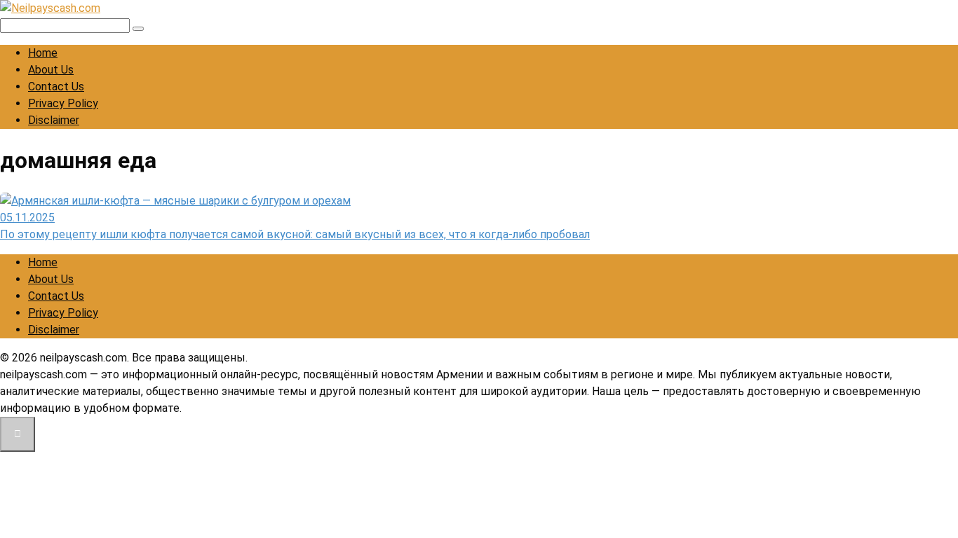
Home (43, 53)
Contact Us (56, 86)
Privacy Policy (63, 103)
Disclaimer (53, 120)
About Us (51, 69)
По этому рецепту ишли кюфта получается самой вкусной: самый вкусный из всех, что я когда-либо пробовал (295, 234)
